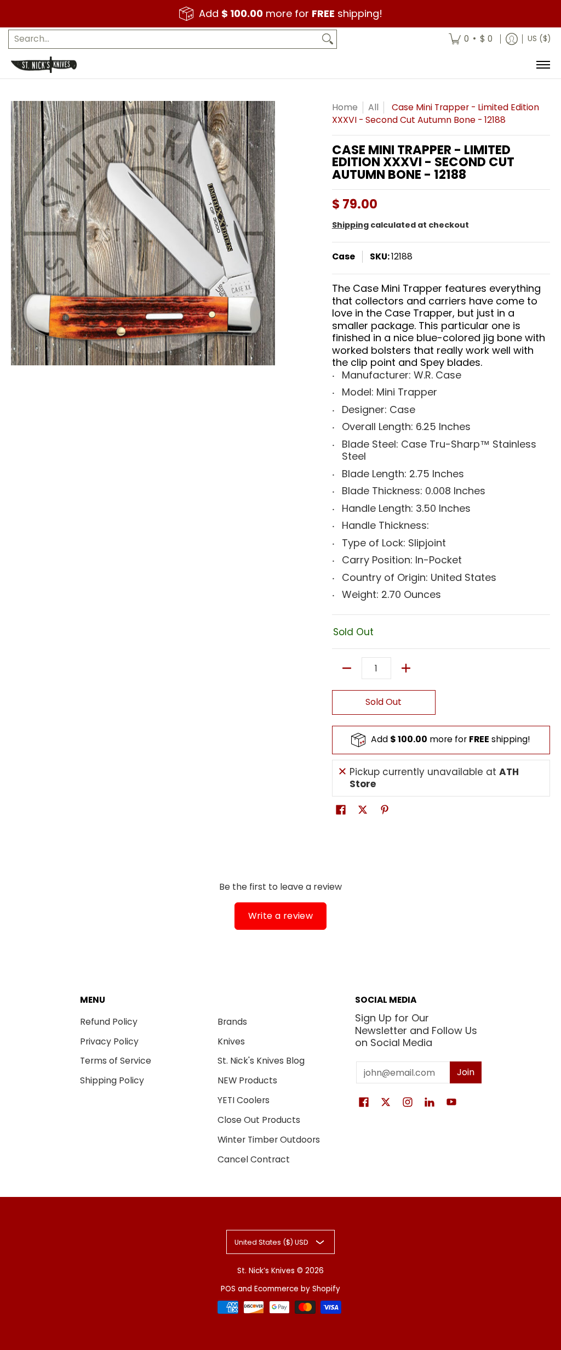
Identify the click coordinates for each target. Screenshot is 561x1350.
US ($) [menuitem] (539, 38)
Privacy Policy (109, 1041)
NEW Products (247, 1080)
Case (343, 256)
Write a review (280, 916)
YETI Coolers (243, 1100)
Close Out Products (258, 1120)
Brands (232, 1021)
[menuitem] (470, 39)
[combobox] (164, 39)
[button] (340, 810)
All (373, 107)
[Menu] (542, 64)
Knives (231, 1041)
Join (465, 1072)
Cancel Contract (253, 1159)
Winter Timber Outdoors (268, 1139)
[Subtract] (347, 668)
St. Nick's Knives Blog (261, 1060)
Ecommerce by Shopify (297, 1289)
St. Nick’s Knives (266, 1271)
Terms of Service (115, 1060)
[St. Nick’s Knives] (44, 64)
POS (228, 1289)
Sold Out (383, 702)
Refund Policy (109, 1021)
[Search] (327, 39)
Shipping (350, 224)
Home (345, 107)
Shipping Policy (112, 1080)
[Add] (406, 668)
